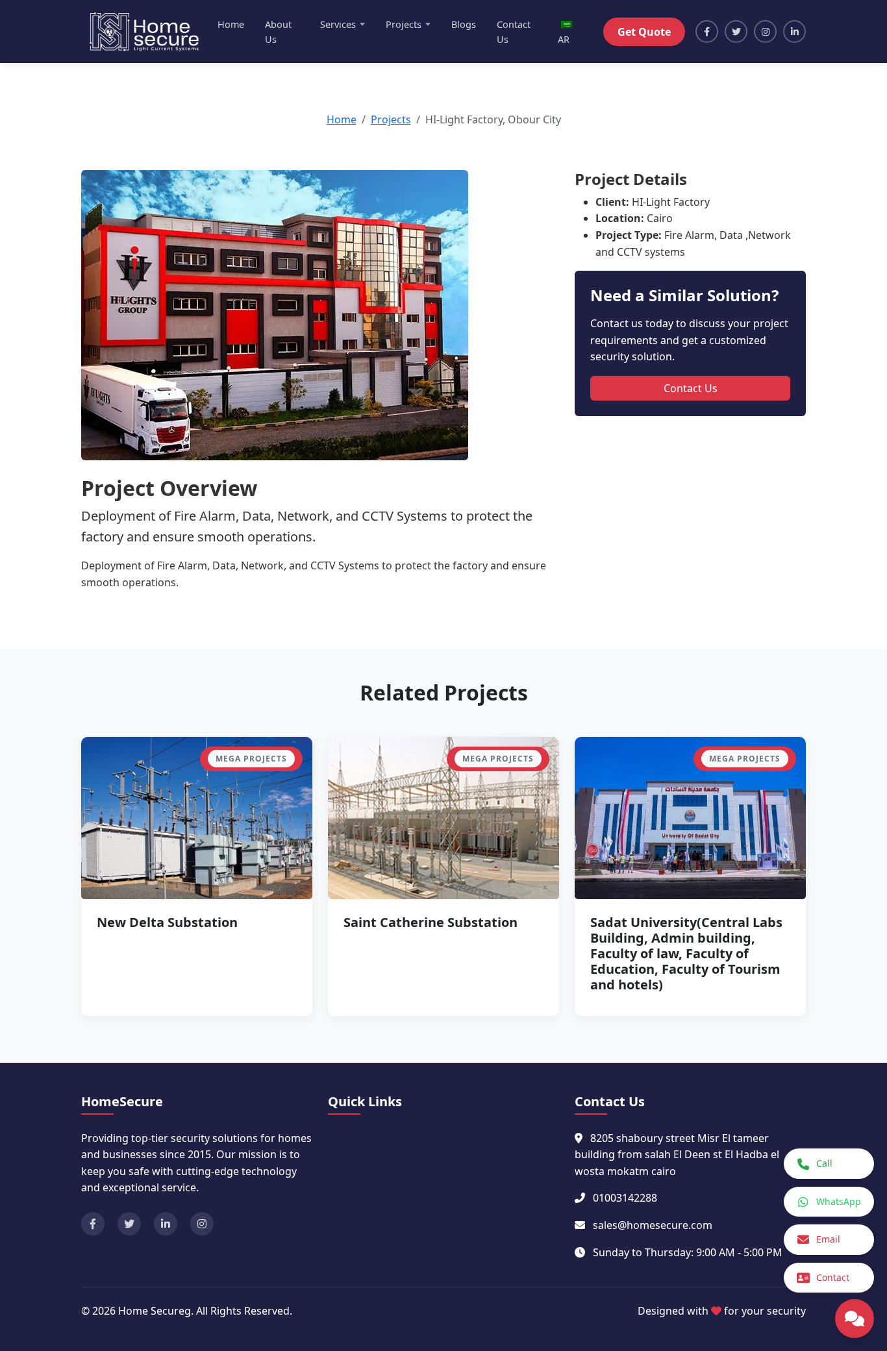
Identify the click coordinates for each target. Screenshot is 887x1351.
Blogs (463, 24)
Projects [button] (403, 24)
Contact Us (514, 31)
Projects (391, 119)
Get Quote (644, 32)
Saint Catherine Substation (431, 922)
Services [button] (338, 24)
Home (231, 24)
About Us (278, 31)
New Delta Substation (167, 922)
